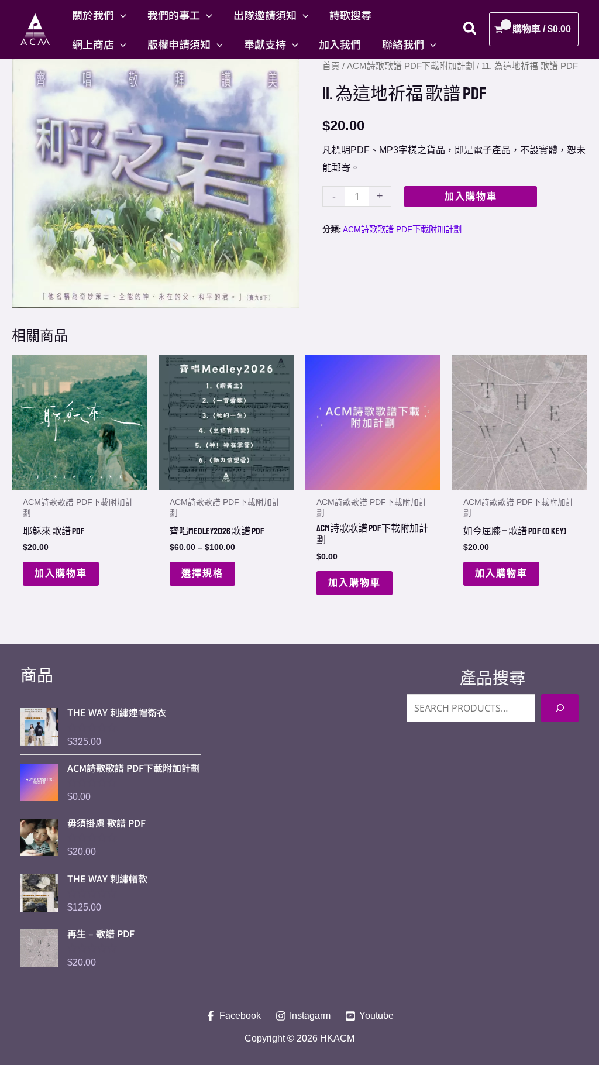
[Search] (560, 708)
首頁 (331, 66)
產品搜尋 (492, 678)
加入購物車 (471, 196)
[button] (120, 14)
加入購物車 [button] (61, 573)
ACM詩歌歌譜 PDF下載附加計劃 (410, 66)
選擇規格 (202, 573)
